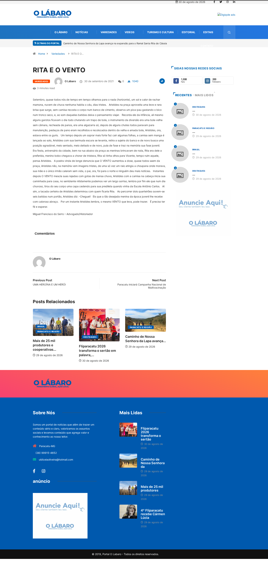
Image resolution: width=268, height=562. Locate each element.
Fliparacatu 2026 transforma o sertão (151, 433)
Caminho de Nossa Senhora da (153, 463)
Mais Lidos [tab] (204, 95)
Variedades (109, 32)
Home (41, 53)
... (193, 110)
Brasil (41, 326)
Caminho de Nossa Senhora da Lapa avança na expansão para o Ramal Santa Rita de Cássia (115, 43)
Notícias (81, 32)
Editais (208, 32)
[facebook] (214, 2)
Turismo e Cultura (160, 32)
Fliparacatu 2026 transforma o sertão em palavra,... (97, 350)
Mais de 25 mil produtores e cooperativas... (44, 345)
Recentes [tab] (183, 95)
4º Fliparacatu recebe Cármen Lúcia (153, 514)
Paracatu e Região (48, 331)
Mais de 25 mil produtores (152, 488)
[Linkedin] (234, 2)
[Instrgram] (227, 2)
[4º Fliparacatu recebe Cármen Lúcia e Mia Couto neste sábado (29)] (128, 512)
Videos (129, 32)
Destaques (89, 337)
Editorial (188, 32)
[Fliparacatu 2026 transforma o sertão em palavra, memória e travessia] (128, 430)
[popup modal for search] (229, 32)
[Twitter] (221, 2)
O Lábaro (61, 32)
